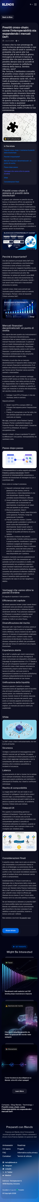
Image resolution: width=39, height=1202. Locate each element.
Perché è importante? (12, 157)
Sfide (6, 178)
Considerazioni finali (11, 182)
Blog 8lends (16, 1105)
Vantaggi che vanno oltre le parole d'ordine (17, 172)
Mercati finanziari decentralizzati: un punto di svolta (17, 162)
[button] (30, 4)
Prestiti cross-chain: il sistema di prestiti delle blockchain (19, 151)
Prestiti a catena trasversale (13, 473)
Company (6, 1105)
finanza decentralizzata (17, 224)
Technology (27, 1105)
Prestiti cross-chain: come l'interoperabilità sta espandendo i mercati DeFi (17, 1109)
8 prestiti (32, 569)
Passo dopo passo (11, 167)
